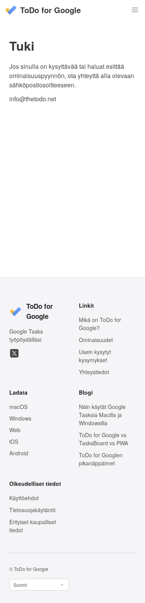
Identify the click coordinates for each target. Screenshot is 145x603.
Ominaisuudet (96, 340)
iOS (13, 441)
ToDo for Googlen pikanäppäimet (101, 459)
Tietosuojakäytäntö (32, 510)
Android (18, 453)
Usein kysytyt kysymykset (95, 356)
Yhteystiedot (94, 372)
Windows (20, 418)
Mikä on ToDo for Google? (100, 324)
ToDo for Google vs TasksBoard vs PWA (103, 439)
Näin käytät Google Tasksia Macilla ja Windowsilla (102, 415)
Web (14, 430)
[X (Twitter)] (14, 353)
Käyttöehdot (24, 498)
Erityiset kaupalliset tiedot (32, 526)
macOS (18, 407)
